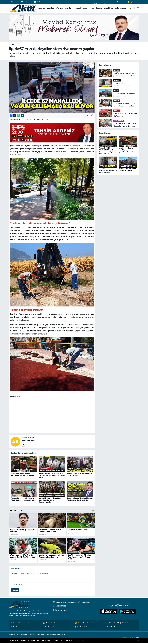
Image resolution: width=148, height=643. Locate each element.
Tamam (137, 640)
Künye (11, 634)
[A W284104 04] (52, 189)
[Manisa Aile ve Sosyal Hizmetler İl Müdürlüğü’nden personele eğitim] (24, 489)
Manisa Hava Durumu (52, 623)
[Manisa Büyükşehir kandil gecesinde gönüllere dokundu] (24, 464)
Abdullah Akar (14, 119)
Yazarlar (15, 2)
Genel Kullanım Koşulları (27, 634)
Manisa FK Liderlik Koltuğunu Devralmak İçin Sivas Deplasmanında (50, 500)
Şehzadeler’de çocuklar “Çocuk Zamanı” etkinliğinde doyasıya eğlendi (124, 125)
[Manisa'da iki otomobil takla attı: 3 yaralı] (128, 162)
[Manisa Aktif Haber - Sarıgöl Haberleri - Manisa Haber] (23, 8)
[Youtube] (120, 605)
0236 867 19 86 (60, 606)
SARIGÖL (42, 8)
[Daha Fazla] (22, 115)
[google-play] (127, 611)
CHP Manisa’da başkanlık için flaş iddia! (125, 115)
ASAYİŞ (68, 8)
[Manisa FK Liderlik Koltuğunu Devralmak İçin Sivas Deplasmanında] (52, 489)
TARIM (91, 8)
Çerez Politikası (51, 634)
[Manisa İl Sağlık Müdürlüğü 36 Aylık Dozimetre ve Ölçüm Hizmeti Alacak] (108, 141)
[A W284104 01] (52, 274)
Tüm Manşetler (50, 627)
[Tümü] (136, 65)
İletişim (16, 634)
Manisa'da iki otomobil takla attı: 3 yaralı (124, 94)
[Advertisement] (52, 415)
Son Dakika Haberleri (84, 627)
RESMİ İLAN (108, 8)
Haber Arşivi (113, 627)
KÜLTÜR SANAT (119, 120)
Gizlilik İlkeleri (40, 634)
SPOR (84, 8)
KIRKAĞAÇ (117, 80)
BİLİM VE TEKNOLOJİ (123, 8)
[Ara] (134, 8)
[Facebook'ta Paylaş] (11, 115)
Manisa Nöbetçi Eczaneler (21, 623)
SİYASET (98, 8)
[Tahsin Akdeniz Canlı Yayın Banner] (52, 133)
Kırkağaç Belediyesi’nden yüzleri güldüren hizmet (122, 84)
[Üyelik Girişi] (138, 2)
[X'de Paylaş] (14, 115)
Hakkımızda (61, 634)
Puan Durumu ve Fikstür (20, 627)
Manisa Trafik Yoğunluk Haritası (119, 623)
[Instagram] (116, 605)
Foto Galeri (39, 2)
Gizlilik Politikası (81, 640)
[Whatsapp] (123, 605)
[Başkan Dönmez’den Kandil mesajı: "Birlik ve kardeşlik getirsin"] (80, 489)
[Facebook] (109, 605)
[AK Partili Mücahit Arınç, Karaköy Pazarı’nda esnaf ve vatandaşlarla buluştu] (52, 464)
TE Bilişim (136, 637)
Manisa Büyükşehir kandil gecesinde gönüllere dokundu (125, 74)
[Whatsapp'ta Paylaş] (18, 115)
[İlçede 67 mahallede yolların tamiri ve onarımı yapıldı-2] (52, 364)
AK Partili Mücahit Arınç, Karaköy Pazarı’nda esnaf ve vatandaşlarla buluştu (52, 475)
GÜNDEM (59, 8)
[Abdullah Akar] (15, 441)
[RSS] (127, 605)
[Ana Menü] (138, 8)
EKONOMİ (76, 8)
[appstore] (109, 611)
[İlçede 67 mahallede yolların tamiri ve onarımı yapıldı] (52, 87)
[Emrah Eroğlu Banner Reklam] (74, 27)
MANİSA (50, 8)
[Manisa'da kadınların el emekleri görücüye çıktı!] (80, 464)
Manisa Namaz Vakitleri (85, 623)
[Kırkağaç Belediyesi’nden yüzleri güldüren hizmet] (108, 162)
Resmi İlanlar (27, 2)
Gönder (15, 590)
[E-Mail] (23, 445)
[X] (112, 605)
